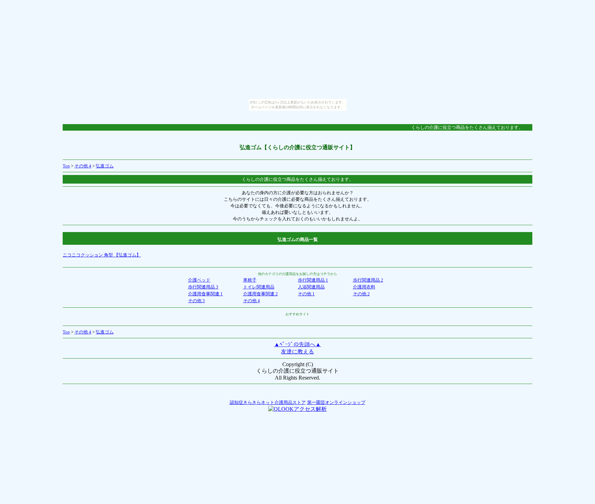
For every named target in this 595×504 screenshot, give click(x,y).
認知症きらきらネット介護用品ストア (268, 402)
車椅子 (250, 280)
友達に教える (297, 351)
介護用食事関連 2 (260, 293)
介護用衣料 (364, 286)
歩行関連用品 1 (313, 280)
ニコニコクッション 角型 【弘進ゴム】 (102, 255)
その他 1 (306, 293)
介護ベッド (199, 280)
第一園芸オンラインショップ (336, 402)
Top (66, 165)
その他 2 (361, 293)
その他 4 (82, 165)
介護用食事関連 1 (205, 293)
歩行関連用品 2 (368, 280)
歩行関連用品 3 (203, 286)
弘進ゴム (105, 165)
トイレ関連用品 (258, 286)
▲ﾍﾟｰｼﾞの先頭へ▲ (297, 344)
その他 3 (196, 300)
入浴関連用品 (311, 286)
